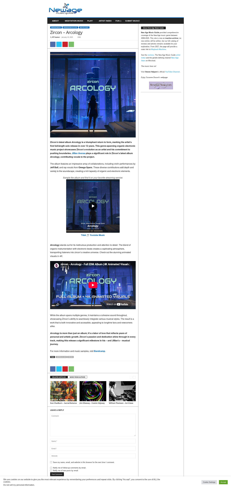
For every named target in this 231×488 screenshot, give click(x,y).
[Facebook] (52, 44)
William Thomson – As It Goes (121, 403)
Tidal (83, 235)
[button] (180, 21)
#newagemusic (56, 27)
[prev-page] (131, 377)
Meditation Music (74, 21)
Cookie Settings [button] (209, 482)
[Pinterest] (65, 44)
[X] (59, 44)
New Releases (84, 27)
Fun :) (118, 21)
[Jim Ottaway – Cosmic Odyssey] (93, 391)
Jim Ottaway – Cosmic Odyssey (92, 403)
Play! (90, 21)
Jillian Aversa (78, 153)
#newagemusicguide (70, 27)
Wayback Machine (158, 49)
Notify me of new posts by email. (65, 471)
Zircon (70, 357)
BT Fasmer (56, 37)
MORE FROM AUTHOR (77, 377)
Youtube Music (97, 235)
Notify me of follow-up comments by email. (69, 468)
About (55, 21)
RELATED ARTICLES (59, 377)
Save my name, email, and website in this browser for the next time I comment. (84, 462)
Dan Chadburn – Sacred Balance (63, 403)
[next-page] (134, 377)
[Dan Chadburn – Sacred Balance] (63, 391)
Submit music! (132, 21)
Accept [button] (223, 482)
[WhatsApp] (71, 44)
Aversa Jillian (61, 357)
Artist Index (105, 21)
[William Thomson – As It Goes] (122, 391)
